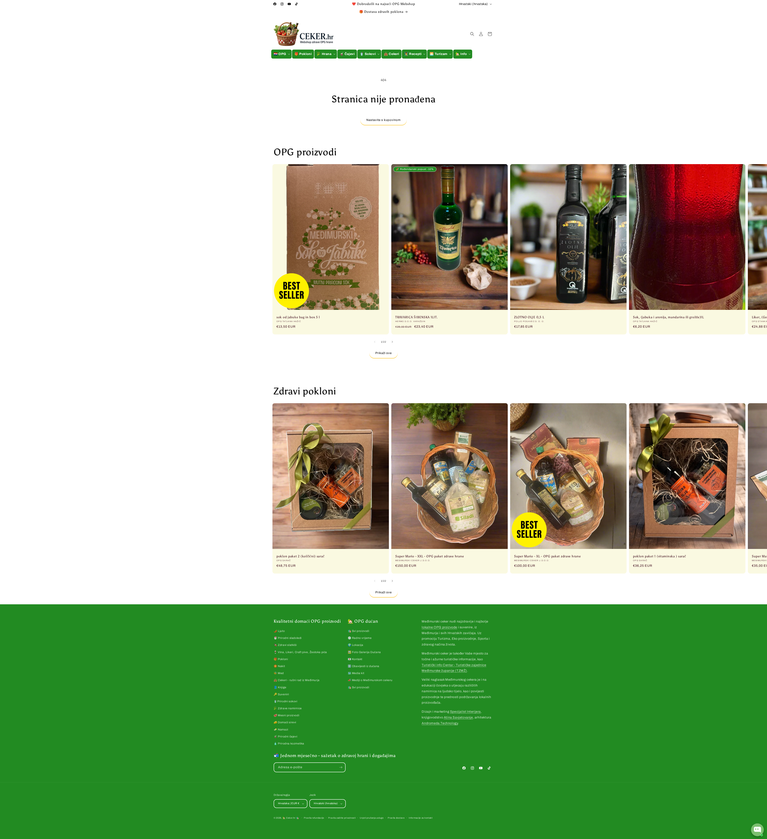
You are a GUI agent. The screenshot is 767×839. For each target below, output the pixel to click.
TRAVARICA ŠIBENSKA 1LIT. (416, 317)
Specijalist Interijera (465, 711)
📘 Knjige (280, 687)
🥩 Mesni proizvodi (286, 715)
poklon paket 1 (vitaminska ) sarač (659, 556)
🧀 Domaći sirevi (285, 722)
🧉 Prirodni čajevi (285, 736)
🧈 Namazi (281, 729)
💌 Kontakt (355, 659)
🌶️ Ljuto (279, 630)
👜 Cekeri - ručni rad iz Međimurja (297, 680)
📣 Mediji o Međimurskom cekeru (370, 680)
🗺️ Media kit (356, 673)
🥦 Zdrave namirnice (288, 708)
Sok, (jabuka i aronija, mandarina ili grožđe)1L (668, 317)
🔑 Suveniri (281, 694)
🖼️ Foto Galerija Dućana (364, 652)
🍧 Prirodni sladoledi (288, 637)
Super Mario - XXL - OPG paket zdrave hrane (429, 556)
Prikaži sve (383, 353)
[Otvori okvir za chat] (757, 829)
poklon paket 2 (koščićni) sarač (300, 556)
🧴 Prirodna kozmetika (289, 743)
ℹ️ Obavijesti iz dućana (363, 666)
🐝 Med (279, 673)
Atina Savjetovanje (458, 717)
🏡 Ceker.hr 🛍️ (291, 818)
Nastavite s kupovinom (383, 120)
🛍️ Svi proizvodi (358, 630)
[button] (281, 54)
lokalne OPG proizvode (439, 627)
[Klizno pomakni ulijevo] (374, 341)
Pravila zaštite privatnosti (342, 818)
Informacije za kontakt (420, 818)
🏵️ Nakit (279, 666)
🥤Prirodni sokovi (285, 701)
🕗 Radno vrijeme (360, 637)
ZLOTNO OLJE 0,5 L (529, 317)
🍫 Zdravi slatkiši (285, 644)
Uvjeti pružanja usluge (372, 818)
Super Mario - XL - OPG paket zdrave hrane (547, 556)
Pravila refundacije (314, 818)
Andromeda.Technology (440, 723)
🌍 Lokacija (355, 644)
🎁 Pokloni (281, 659)
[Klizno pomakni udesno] (392, 341)
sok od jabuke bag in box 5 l (298, 317)
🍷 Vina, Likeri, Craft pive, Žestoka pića (300, 652)
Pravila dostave (396, 818)
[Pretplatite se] (340, 767)
